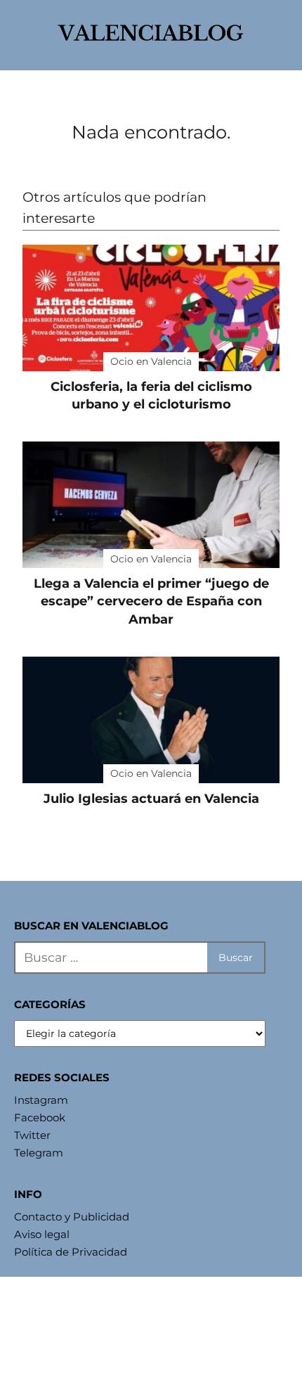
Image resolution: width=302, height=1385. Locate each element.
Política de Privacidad (70, 1251)
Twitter (32, 1135)
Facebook (39, 1117)
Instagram (41, 1100)
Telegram (38, 1152)
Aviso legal (42, 1234)
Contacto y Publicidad (71, 1216)
